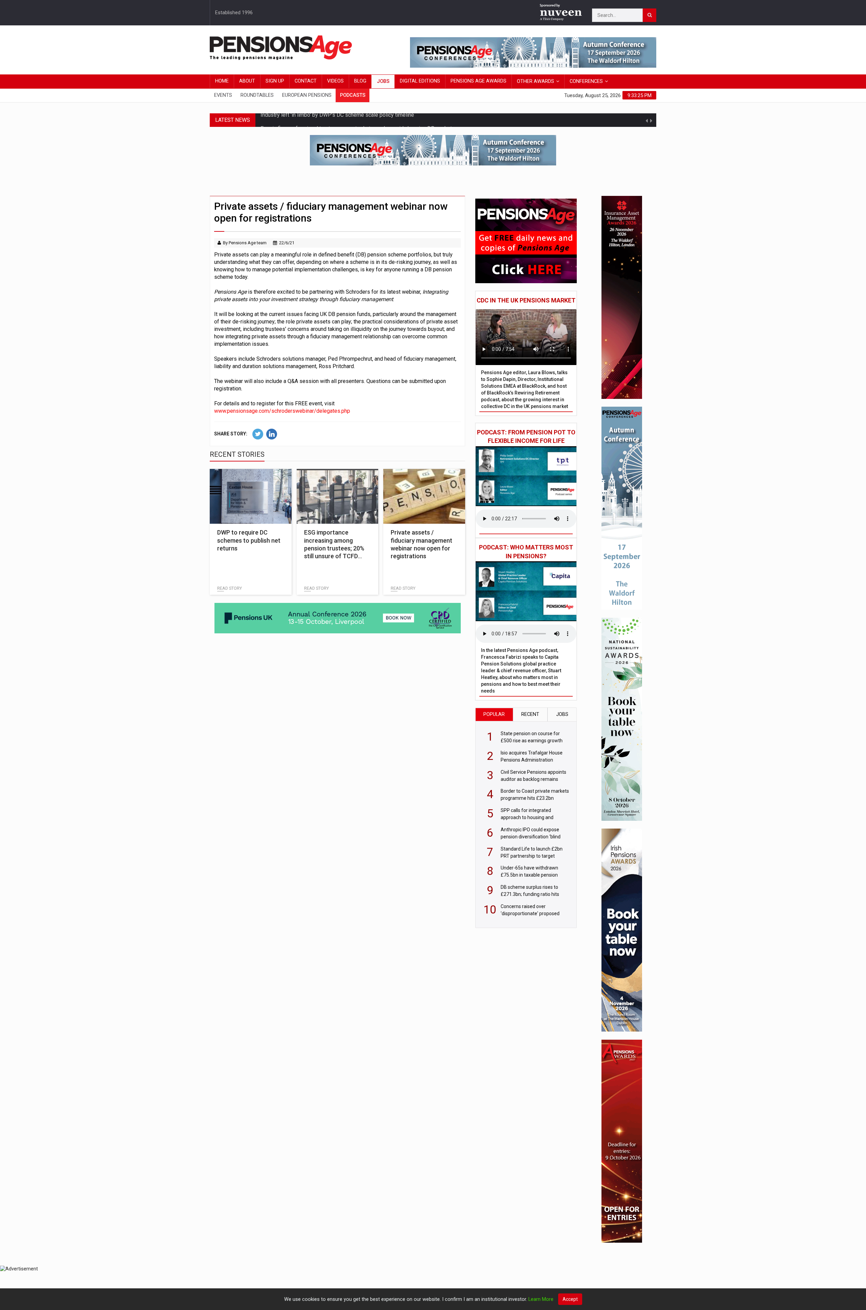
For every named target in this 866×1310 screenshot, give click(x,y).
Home (222, 81)
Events (223, 95)
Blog (360, 81)
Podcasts (352, 95)
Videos (335, 81)
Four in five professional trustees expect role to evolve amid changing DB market (356, 120)
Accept (570, 1299)
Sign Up (275, 81)
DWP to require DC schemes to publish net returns (248, 540)
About (247, 81)
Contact (306, 81)
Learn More (540, 1299)
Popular (494, 714)
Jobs (383, 81)
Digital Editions (420, 81)
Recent (530, 714)
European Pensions (307, 95)
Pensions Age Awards (478, 81)
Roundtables (257, 95)
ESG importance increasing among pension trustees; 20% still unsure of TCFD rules (334, 548)
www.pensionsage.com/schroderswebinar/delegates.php (282, 411)
